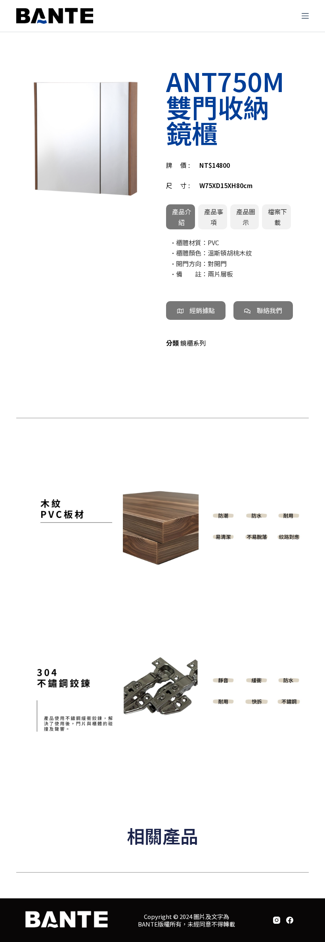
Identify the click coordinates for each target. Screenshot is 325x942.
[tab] (180, 216)
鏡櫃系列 (193, 343)
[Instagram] (276, 920)
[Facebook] (289, 920)
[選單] (305, 15)
